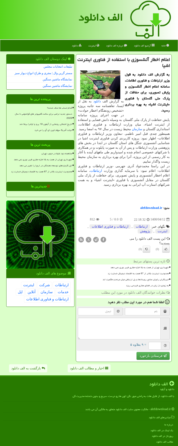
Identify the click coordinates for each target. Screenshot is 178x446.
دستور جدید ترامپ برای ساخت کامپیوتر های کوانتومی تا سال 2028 (43, 116)
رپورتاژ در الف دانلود (162, 435)
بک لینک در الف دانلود (161, 430)
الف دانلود (101, 17)
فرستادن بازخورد (151, 356)
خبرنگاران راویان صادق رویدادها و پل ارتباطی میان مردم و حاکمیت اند (136, 279)
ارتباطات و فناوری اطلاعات (110, 226)
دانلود (75, 45)
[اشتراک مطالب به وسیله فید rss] (81, 239)
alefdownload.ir (151, 208)
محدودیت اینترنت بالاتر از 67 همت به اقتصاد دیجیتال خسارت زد (138, 273)
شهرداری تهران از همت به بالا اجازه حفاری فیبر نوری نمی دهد (140, 267)
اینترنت (92, 45)
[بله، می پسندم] (166, 249)
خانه (164, 45)
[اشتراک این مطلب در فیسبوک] (103, 239)
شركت (44, 285)
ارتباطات (96, 171)
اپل (20, 292)
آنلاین (31, 292)
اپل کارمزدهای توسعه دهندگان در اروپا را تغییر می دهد (45, 165)
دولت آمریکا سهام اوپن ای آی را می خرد (53, 130)
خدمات (63, 292)
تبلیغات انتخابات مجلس (58, 66)
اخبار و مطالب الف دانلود (87, 368)
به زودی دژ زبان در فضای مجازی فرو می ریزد (147, 285)
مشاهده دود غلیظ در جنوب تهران (56, 153)
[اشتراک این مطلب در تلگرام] (96, 239)
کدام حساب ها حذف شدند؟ (59, 108)
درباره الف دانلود (115, 45)
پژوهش (145, 231)
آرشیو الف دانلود (143, 45)
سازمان (137, 129)
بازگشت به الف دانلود (26, 368)
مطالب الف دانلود (164, 441)
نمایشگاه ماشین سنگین (57, 79)
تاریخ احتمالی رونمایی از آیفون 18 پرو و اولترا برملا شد (45, 124)
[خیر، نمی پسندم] (146, 249)
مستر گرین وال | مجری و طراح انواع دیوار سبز (43, 73)
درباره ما (168, 424)
